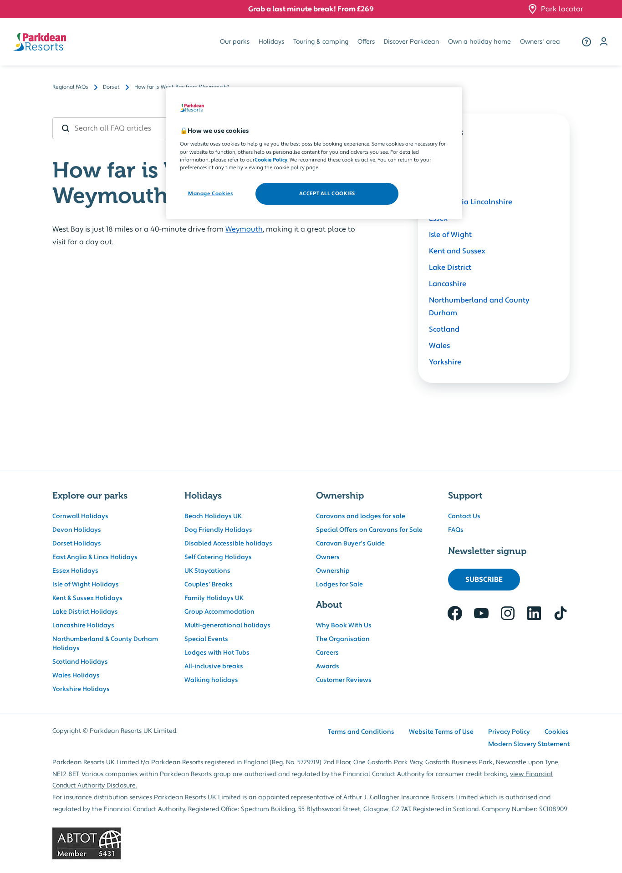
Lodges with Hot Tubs (217, 653)
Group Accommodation (219, 612)
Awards (327, 666)
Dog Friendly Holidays (218, 530)
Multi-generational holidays (227, 625)
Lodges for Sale (339, 584)
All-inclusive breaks (213, 666)
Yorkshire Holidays (81, 689)
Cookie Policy (271, 159)
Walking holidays (211, 680)
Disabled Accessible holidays (228, 544)
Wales (439, 345)
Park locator (562, 9)
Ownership (333, 571)
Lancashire (447, 283)
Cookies (557, 732)
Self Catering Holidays (218, 557)
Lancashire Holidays (83, 625)
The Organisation (343, 639)
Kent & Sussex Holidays (87, 598)
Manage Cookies (210, 193)
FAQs (456, 530)
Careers (327, 653)
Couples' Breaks (208, 584)
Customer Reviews (344, 680)
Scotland (444, 329)
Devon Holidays (76, 530)
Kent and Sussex (457, 251)
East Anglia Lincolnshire (470, 202)
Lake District (450, 267)
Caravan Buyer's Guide (350, 544)
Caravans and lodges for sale (360, 516)
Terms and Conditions (361, 732)
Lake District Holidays (85, 612)
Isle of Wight (450, 234)
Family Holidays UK (214, 598)
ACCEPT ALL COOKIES (327, 193)
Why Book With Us (344, 625)
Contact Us (464, 516)
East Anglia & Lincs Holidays (95, 557)
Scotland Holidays (80, 662)
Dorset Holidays (76, 544)
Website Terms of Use (441, 732)
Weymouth (244, 229)
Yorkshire (445, 362)
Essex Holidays (75, 571)
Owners (328, 557)
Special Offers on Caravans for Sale (369, 530)
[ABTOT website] (310, 843)
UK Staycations (207, 571)
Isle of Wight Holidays (85, 584)
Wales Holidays (76, 675)
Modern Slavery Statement (529, 744)
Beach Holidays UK (213, 516)
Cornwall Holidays (80, 516)
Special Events (206, 639)
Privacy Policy (509, 732)
